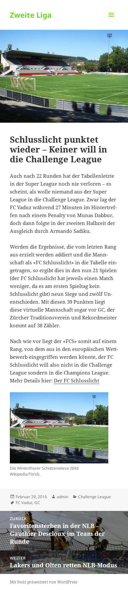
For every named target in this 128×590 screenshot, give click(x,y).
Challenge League (94, 496)
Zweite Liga (31, 15)
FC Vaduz (24, 502)
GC (37, 502)
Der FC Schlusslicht (76, 380)
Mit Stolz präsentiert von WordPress (43, 582)
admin (62, 496)
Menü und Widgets (111, 21)
